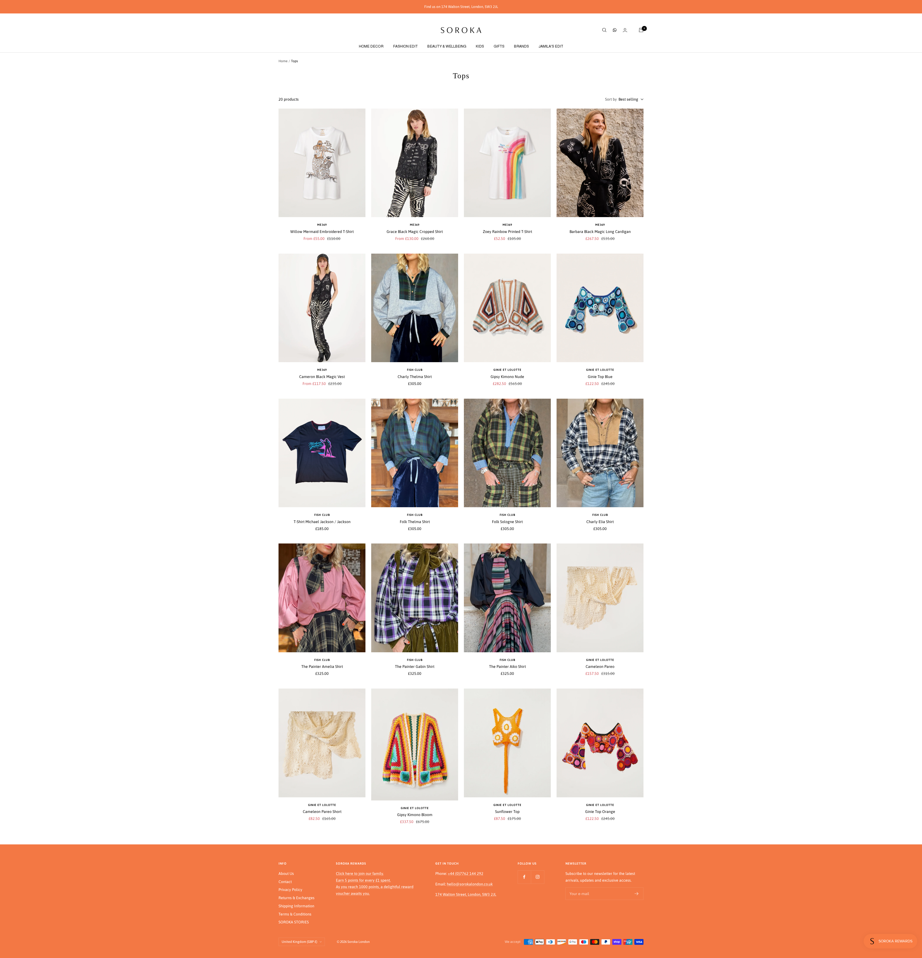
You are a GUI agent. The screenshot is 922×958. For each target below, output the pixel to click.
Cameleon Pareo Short (322, 811)
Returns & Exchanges (297, 898)
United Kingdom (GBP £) (299, 942)
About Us (286, 873)
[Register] (637, 893)
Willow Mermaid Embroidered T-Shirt (322, 231)
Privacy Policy (290, 889)
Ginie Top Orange (600, 811)
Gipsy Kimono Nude (507, 376)
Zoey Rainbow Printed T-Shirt (507, 231)
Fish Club (415, 370)
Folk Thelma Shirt (415, 521)
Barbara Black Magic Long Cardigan (600, 231)
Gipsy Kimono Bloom (414, 814)
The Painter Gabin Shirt (414, 666)
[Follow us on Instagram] (537, 877)
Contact (285, 881)
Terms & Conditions (295, 914)
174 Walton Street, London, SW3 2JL (465, 894)
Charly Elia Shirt (600, 521)
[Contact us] (614, 30)
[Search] (604, 30)
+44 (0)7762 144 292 (465, 873)
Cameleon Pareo (600, 666)
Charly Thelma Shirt (415, 376)
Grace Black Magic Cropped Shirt (415, 231)
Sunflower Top (507, 811)
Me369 (322, 224)
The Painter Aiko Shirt (507, 666)
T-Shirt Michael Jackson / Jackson (322, 521)
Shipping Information (296, 906)
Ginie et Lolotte (507, 370)
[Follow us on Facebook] (524, 877)
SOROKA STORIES (294, 922)
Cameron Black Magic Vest (322, 376)
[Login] (625, 30)
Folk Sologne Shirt (507, 521)
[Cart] (641, 30)
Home (283, 61)
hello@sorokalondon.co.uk (470, 884)
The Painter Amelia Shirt (322, 666)
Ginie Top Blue (600, 376)
